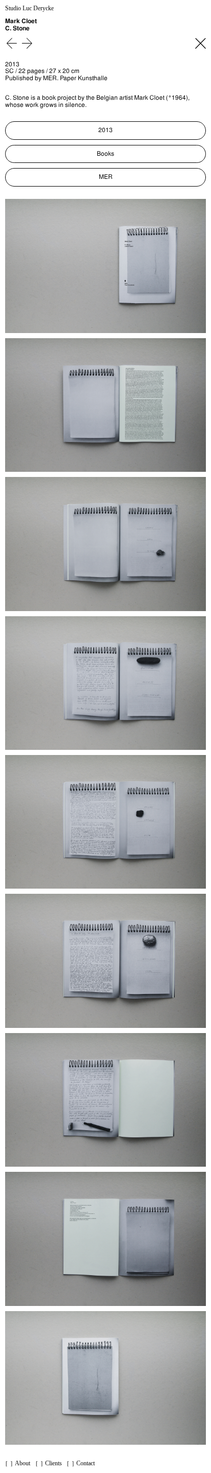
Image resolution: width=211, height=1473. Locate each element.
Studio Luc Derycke (29, 8)
